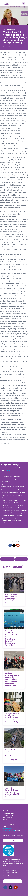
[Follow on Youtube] (18, 545)
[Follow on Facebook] (10, 545)
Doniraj (12, 881)
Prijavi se (13, 840)
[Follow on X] (14, 545)
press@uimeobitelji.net (9, 830)
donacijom (8, 470)
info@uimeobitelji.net (8, 828)
